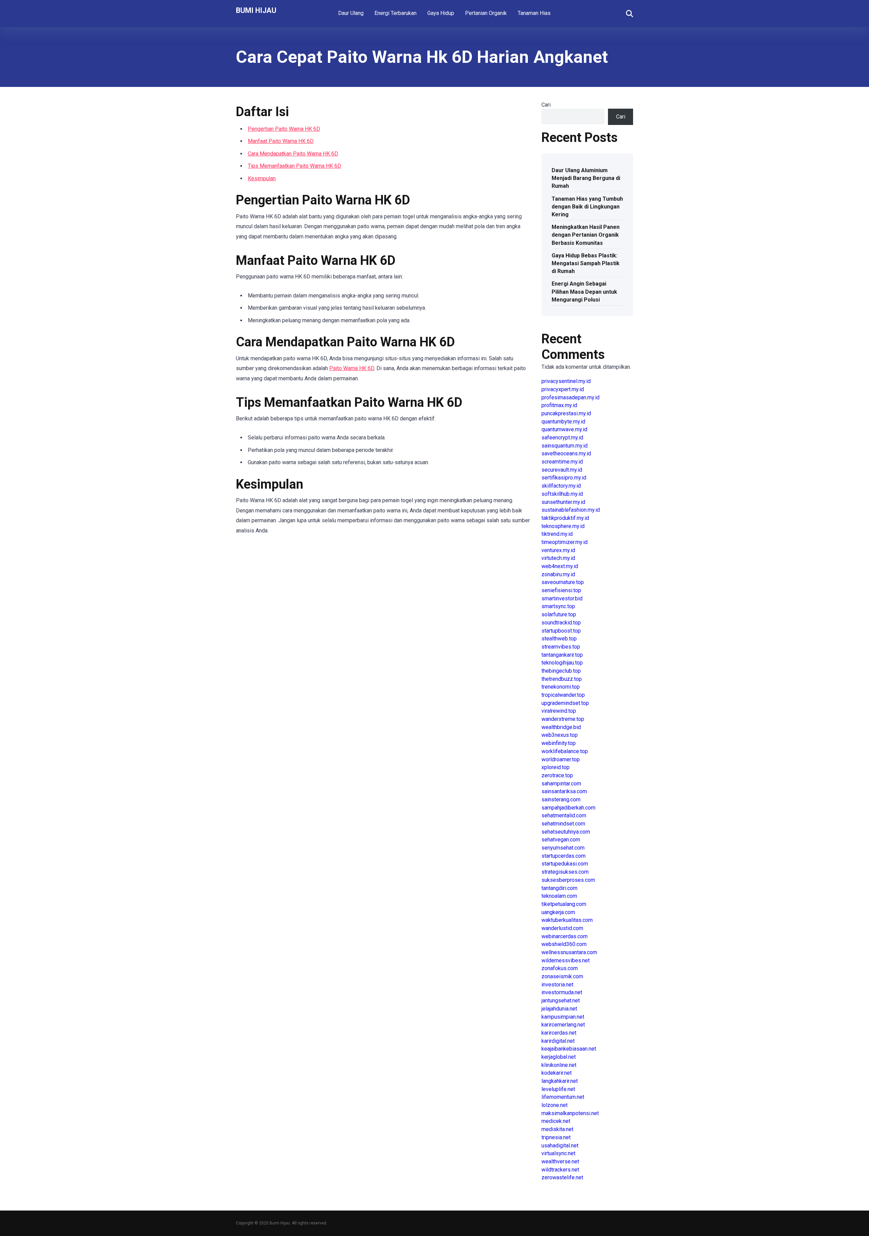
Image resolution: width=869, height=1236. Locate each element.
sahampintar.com (561, 783)
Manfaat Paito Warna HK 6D (281, 141)
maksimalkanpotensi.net (570, 1113)
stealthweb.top (559, 638)
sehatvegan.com (560, 839)
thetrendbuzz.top (561, 679)
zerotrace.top (557, 775)
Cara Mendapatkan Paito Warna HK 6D (293, 153)
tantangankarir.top (562, 655)
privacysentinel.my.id (566, 381)
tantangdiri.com (559, 888)
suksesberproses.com (568, 880)
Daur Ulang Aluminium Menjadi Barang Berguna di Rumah (586, 178)
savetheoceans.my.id (566, 453)
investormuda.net (561, 992)
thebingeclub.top (561, 671)
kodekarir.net (556, 1073)
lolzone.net (554, 1105)
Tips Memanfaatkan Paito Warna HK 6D (294, 166)
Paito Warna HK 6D (351, 368)
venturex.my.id (558, 550)
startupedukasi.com (564, 863)
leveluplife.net (558, 1089)
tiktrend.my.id (557, 534)
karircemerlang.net (563, 1024)
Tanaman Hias (534, 13)
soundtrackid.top (561, 622)
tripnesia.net (556, 1137)
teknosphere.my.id (563, 526)
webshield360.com (564, 944)
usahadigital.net (559, 1145)
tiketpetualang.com (563, 904)
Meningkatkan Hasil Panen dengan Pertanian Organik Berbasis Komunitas (586, 235)
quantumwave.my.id (564, 429)
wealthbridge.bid (561, 727)
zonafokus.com (559, 968)
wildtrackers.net (560, 1169)
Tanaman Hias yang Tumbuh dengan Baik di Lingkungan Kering (587, 207)
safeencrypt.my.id (562, 437)
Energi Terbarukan (395, 13)
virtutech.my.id (558, 558)
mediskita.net (557, 1129)
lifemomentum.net (562, 1097)
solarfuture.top (558, 614)
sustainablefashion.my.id (570, 510)
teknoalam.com (559, 896)
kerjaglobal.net (558, 1057)
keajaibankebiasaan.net (568, 1049)
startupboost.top (561, 631)
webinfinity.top (558, 743)
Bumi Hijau (256, 10)
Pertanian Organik (486, 13)
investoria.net (557, 984)
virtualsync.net (558, 1153)
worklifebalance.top (564, 751)
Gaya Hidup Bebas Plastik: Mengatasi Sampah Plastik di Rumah (586, 263)
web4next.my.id (559, 566)
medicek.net (555, 1121)
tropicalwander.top (563, 695)
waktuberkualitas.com (567, 920)
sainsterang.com (560, 799)
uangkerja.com (558, 912)
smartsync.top (558, 606)
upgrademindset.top (565, 703)
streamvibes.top (560, 646)
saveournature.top (562, 582)
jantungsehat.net (560, 1000)
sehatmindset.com (563, 823)
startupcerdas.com (563, 856)
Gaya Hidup (440, 13)
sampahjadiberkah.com (568, 807)
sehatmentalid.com (563, 815)
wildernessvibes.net (565, 960)
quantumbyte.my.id (563, 421)
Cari (546, 105)
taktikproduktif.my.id (565, 518)
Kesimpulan (262, 178)
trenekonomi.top (560, 687)
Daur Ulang (351, 13)
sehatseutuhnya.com (565, 832)
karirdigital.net (558, 1041)
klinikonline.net (558, 1065)
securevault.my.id (561, 470)
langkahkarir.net (559, 1081)
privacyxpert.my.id (562, 389)
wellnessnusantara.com (569, 952)
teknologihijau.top (562, 662)
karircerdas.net (558, 1033)
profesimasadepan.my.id (570, 397)
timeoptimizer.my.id (564, 542)
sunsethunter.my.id (563, 502)
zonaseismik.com (562, 976)
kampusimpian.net (562, 1017)
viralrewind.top (558, 711)
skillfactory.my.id (561, 486)
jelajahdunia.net (559, 1008)
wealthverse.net (560, 1161)
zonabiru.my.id (558, 574)
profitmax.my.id (559, 405)
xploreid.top (555, 767)
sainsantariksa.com (564, 791)
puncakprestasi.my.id (566, 413)
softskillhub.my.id (562, 494)
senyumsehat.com (563, 847)
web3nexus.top (559, 735)
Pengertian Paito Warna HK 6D (284, 129)
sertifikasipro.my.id (563, 477)
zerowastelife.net (562, 1177)
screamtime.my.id (562, 461)
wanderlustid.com (562, 928)
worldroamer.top (560, 759)
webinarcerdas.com (564, 936)
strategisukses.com (565, 872)
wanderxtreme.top (562, 719)
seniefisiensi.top (561, 590)
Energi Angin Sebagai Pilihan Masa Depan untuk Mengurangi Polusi (584, 291)
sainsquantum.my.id (564, 445)
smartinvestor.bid (562, 598)
